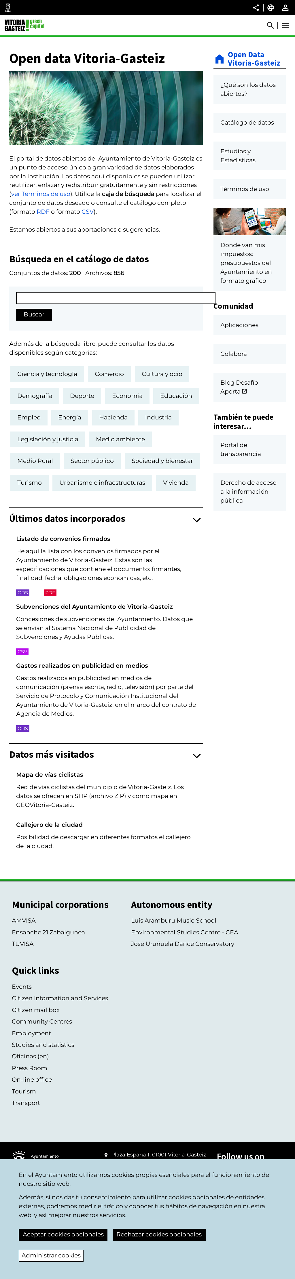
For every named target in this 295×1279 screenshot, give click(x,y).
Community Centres (42, 1021)
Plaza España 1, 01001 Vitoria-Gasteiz (158, 1155)
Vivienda (176, 482)
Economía (127, 395)
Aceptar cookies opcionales (63, 1234)
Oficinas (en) (30, 1056)
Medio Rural (35, 460)
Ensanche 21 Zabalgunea (48, 932)
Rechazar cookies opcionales (159, 1234)
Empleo (29, 417)
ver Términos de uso (40, 193)
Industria (158, 417)
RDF (43, 211)
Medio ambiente (120, 439)
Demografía (34, 395)
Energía (69, 417)
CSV (88, 211)
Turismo (29, 482)
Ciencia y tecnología (47, 373)
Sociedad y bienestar (162, 460)
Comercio (109, 373)
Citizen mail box (36, 1009)
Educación (176, 395)
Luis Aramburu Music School (173, 920)
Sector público (92, 460)
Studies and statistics (43, 1044)
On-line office (32, 1079)
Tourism (24, 1091)
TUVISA (23, 943)
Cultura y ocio (162, 373)
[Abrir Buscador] (273, 25)
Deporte (82, 395)
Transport (26, 1102)
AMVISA (24, 920)
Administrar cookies (51, 1255)
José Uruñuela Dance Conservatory (182, 943)
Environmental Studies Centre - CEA (184, 932)
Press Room (29, 1068)
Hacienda (113, 417)
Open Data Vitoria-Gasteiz (254, 59)
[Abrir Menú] (285, 25)
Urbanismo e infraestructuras (102, 482)
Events (22, 986)
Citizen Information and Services (60, 998)
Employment (31, 1033)
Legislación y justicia (47, 439)
